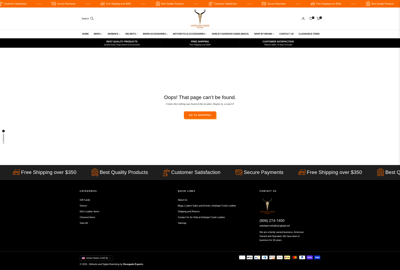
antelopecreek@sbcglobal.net (275, 225)
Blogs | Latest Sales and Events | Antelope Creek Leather (207, 205)
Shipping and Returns (189, 211)
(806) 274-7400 (272, 221)
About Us (182, 200)
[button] (88, 18)
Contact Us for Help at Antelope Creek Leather (201, 217)
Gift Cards (85, 200)
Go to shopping (200, 115)
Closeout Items (87, 217)
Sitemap (182, 223)
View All (84, 223)
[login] (303, 18)
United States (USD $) (97, 258)
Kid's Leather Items (89, 211)
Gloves (83, 205)
